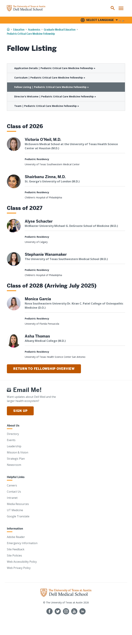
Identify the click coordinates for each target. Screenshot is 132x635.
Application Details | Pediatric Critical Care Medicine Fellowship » (54, 68)
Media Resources (18, 504)
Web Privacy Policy (19, 568)
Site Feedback (15, 549)
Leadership (14, 446)
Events (11, 440)
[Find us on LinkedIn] (82, 611)
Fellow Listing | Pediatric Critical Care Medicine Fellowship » (51, 87)
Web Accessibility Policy (22, 562)
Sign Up (20, 411)
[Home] (26, 8)
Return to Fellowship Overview (44, 369)
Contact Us (14, 491)
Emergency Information (22, 543)
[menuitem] (113, 8)
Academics (34, 29)
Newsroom (14, 465)
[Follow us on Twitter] (58, 611)
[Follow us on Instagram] (66, 611)
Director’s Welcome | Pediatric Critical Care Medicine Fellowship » (55, 96)
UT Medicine (15, 510)
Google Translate (18, 516)
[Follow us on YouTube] (74, 611)
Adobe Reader (16, 537)
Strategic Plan (16, 458)
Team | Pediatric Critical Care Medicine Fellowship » (46, 106)
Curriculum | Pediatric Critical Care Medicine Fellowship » (49, 77)
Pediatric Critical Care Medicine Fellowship (31, 33)
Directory (13, 434)
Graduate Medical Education (59, 29)
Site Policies (14, 555)
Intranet (12, 498)
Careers (12, 485)
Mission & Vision (17, 452)
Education (18, 29)
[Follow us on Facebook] (49, 611)
